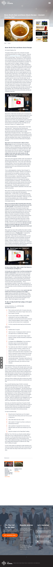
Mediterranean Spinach (25, 537)
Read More (7, 476)
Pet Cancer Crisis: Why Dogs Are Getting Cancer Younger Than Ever (26, 546)
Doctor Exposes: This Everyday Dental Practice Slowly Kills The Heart (26, 529)
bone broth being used (15, 55)
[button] (49, 3)
